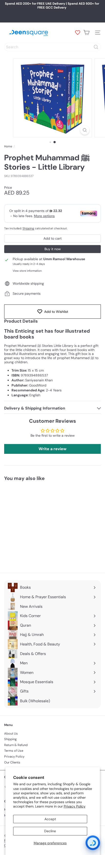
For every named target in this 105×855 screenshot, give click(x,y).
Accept (50, 819)
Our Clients (12, 762)
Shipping (28, 228)
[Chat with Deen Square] (92, 842)
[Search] (96, 47)
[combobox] (52, 47)
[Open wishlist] (77, 32)
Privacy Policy (74, 806)
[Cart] (86, 32)
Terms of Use (13, 751)
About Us (11, 733)
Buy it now (52, 249)
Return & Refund (16, 745)
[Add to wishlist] (56, 494)
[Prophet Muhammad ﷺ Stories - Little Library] (35, 524)
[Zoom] (84, 130)
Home (8, 146)
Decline (50, 831)
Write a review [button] (52, 448)
